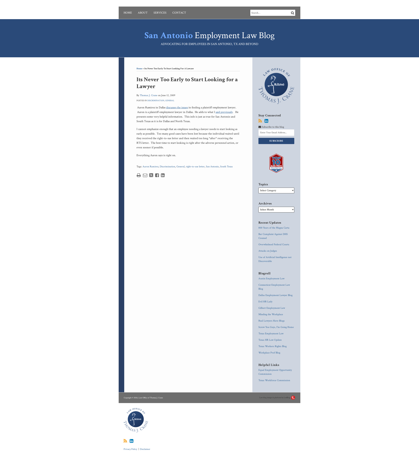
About (143, 13)
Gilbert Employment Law (271, 308)
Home (128, 13)
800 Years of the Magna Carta (273, 228)
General (169, 100)
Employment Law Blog (210, 35)
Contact (179, 13)
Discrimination (155, 100)
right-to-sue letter (195, 166)
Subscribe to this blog (272, 127)
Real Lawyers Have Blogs (271, 321)
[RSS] (260, 121)
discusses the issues (177, 107)
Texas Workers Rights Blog (272, 346)
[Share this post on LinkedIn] (163, 175)
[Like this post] (157, 175)
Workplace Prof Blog (269, 352)
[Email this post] (145, 175)
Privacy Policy (130, 449)
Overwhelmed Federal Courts (273, 244)
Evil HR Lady (265, 301)
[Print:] (139, 175)
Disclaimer (145, 449)
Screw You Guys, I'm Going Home (276, 327)
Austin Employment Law (271, 278)
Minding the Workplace (270, 314)
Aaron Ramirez (150, 166)
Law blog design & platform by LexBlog (275, 397)
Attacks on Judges (267, 251)
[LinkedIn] (266, 121)
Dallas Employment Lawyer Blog (275, 295)
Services (160, 13)
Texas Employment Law (270, 333)
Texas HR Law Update (270, 340)
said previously (224, 112)
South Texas (226, 166)
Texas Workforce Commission (274, 380)
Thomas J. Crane (148, 95)
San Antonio (212, 166)
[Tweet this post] (151, 175)
